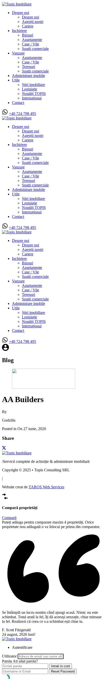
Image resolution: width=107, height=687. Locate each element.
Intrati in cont (60, 666)
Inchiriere (19, 30)
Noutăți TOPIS (34, 93)
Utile (16, 80)
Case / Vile (30, 44)
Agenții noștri (32, 21)
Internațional (32, 98)
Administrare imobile (28, 75)
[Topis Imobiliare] (17, 4)
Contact (18, 102)
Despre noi (20, 12)
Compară (9, 518)
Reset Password (63, 671)
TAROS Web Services (46, 487)
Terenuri (28, 66)
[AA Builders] (43, 387)
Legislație (29, 89)
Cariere (27, 26)
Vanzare (18, 53)
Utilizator (9, 656)
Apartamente (32, 39)
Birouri (27, 35)
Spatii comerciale (35, 48)
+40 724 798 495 (22, 113)
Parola (7, 661)
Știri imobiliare (33, 84)
